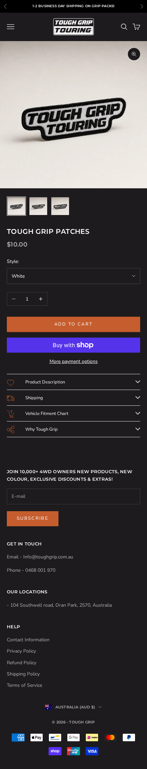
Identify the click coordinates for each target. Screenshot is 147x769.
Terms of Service (24, 685)
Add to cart (73, 324)
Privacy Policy (21, 651)
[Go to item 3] (60, 206)
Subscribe (33, 518)
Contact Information (28, 639)
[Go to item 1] (16, 206)
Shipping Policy (23, 674)
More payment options (74, 361)
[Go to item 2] (38, 206)
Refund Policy (21, 662)
